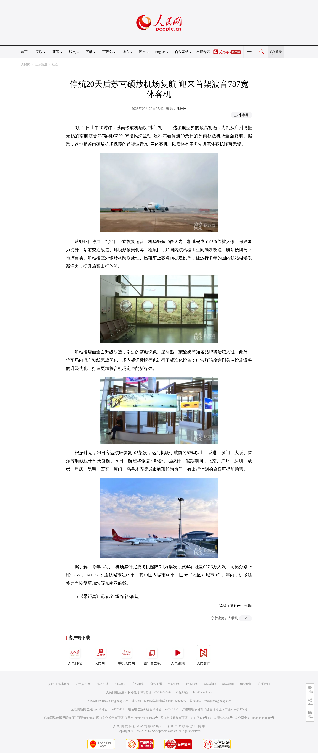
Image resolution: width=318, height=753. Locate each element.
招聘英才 (120, 684)
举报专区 (203, 52)
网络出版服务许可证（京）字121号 (183, 717)
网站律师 (228, 684)
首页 (24, 52)
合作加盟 (156, 684)
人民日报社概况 (58, 684)
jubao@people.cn (201, 692)
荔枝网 (181, 108)
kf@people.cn (119, 701)
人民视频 (178, 663)
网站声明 (210, 684)
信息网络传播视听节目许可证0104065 (69, 717)
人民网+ (101, 663)
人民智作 (203, 663)
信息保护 (246, 684)
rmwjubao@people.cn (217, 701)
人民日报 (75, 663)
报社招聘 (102, 684)
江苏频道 (41, 64)
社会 (55, 64)
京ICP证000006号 (221, 717)
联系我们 (264, 684)
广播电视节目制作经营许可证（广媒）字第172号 (214, 709)
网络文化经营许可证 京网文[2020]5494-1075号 (127, 717)
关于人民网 (82, 684)
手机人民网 (126, 663)
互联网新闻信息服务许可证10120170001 (97, 709)
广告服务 (138, 684)
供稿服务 (174, 684)
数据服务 (192, 684)
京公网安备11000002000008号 (254, 717)
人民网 (25, 64)
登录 (278, 52)
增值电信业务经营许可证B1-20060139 (153, 709)
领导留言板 (152, 663)
